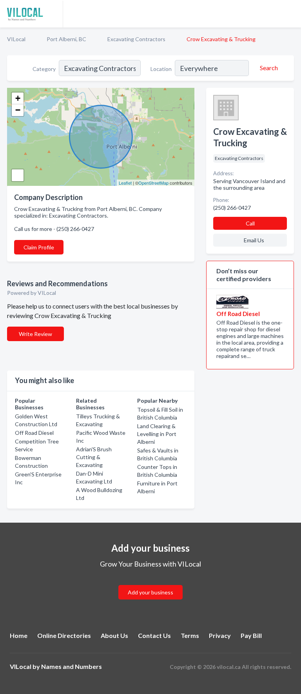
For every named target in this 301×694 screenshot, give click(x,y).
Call (250, 223)
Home (18, 635)
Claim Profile (39, 247)
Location (161, 68)
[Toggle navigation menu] (290, 14)
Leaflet (125, 183)
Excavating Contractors (136, 39)
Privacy (220, 635)
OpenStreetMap (153, 183)
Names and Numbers (71, 666)
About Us (114, 635)
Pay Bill (251, 635)
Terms (190, 635)
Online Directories (64, 635)
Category (44, 68)
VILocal (16, 39)
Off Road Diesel (34, 432)
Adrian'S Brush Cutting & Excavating (94, 457)
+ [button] (17, 98)
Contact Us (154, 635)
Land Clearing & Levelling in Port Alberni (156, 434)
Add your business (150, 592)
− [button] (17, 110)
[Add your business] (150, 583)
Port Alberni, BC (66, 39)
